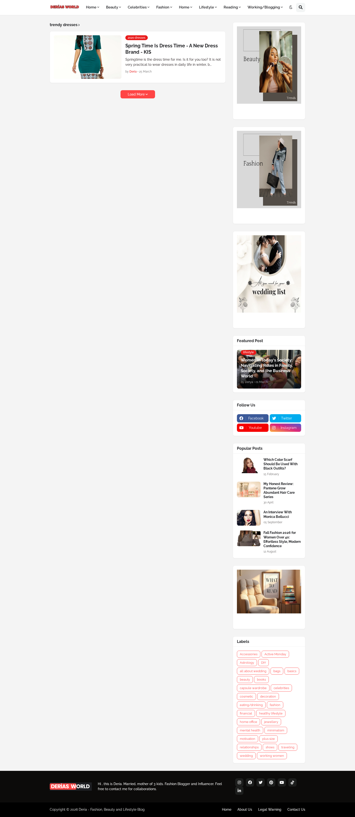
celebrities (281, 688)
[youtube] (282, 782)
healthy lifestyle (271, 713)
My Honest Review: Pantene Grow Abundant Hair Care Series (279, 490)
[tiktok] (292, 782)
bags (276, 671)
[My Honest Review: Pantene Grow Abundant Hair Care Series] (249, 489)
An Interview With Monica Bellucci (277, 514)
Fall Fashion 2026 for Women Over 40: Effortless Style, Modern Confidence (282, 539)
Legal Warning (269, 809)
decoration (268, 696)
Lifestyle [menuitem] (206, 7)
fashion (275, 705)
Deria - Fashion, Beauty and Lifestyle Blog (112, 809)
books (261, 679)
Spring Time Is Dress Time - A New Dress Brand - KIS (171, 49)
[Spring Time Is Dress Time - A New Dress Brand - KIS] (87, 57)
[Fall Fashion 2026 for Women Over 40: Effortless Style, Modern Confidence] (249, 538)
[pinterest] (271, 782)
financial (246, 713)
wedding (246, 756)
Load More (136, 94)
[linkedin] (239, 791)
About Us (244, 809)
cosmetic (246, 696)
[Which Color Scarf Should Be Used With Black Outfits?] (249, 465)
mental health (250, 730)
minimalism (275, 730)
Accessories (248, 654)
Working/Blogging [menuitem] (264, 7)
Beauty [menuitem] (112, 7)
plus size (268, 739)
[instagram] (239, 782)
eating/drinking (251, 705)
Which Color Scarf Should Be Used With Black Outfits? (280, 464)
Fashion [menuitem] (162, 7)
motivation (247, 739)
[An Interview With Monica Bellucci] (249, 518)
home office (248, 722)
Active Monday (275, 654)
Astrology (247, 662)
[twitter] (260, 782)
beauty (245, 679)
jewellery (271, 722)
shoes (270, 747)
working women (272, 756)
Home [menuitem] (91, 7)
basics (291, 671)
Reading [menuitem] (231, 7)
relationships (249, 747)
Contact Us (296, 809)
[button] (290, 7)
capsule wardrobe (253, 688)
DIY (263, 662)
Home (226, 809)
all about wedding (253, 671)
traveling (287, 747)
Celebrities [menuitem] (137, 7)
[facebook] (250, 782)
